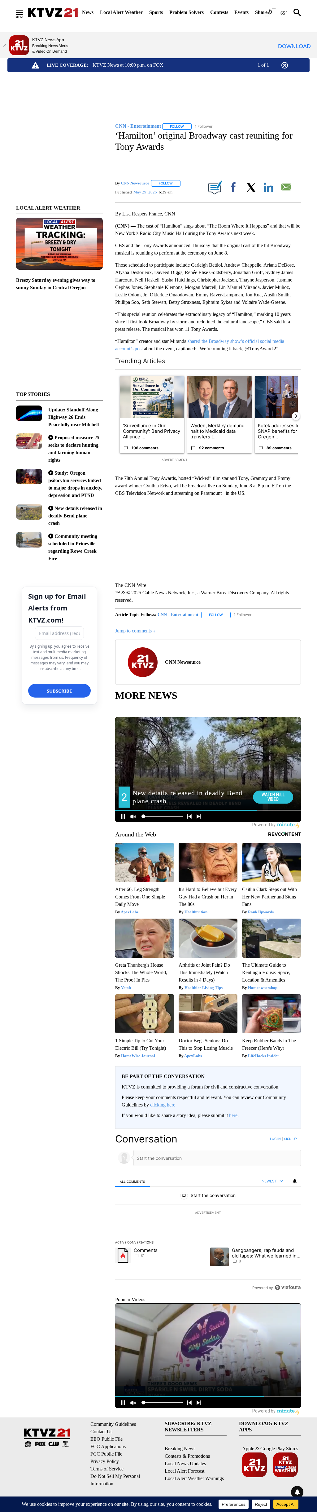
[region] (208, 1213)
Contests (219, 12)
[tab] (132, 1181)
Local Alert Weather (121, 12)
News (87, 12)
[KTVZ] (53, 12)
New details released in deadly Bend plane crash (75, 516)
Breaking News (180, 1448)
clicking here (162, 1104)
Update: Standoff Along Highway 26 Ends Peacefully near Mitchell (73, 417)
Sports (156, 12)
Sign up (290, 1139)
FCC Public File (106, 1454)
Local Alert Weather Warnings (194, 1478)
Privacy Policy (104, 1461)
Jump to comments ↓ (135, 630)
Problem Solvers (186, 12)
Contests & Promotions (187, 1456)
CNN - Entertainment (178, 614)
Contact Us (101, 1431)
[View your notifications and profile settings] (295, 1181)
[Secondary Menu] (24, 12)
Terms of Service (107, 1468)
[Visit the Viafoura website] (288, 1287)
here (233, 1115)
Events (241, 12)
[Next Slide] (296, 416)
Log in (275, 1139)
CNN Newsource (135, 183)
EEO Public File (106, 1439)
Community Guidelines (113, 1424)
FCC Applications (108, 1446)
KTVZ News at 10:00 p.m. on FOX (128, 65)
